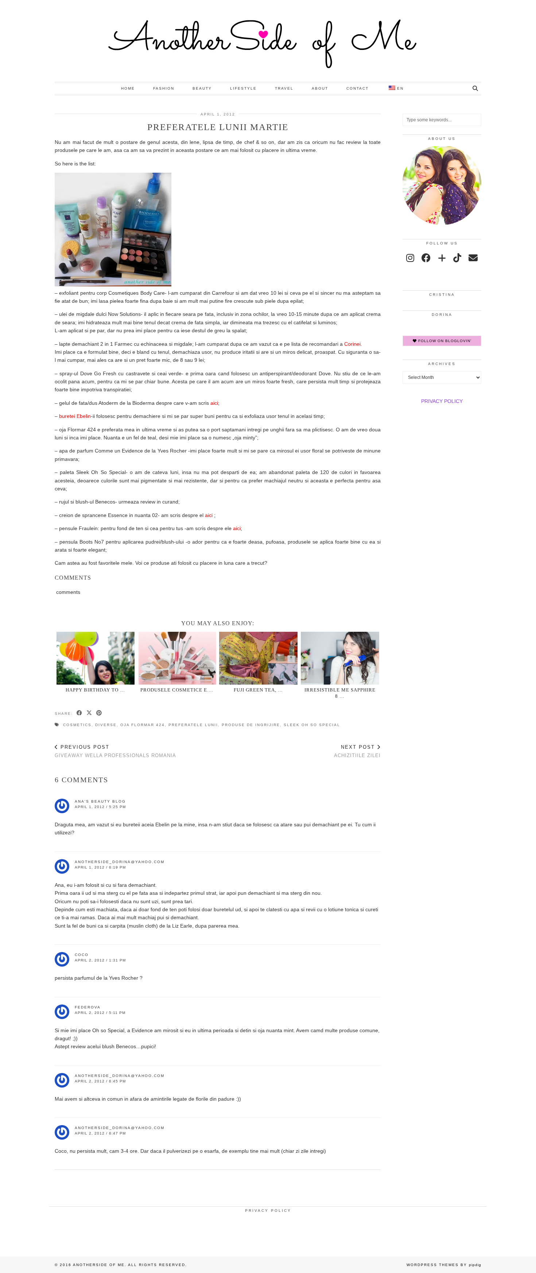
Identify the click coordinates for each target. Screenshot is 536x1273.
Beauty (202, 88)
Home (128, 88)
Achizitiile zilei (357, 751)
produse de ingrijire (251, 725)
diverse (106, 725)
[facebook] (426, 258)
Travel (284, 88)
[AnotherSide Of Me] (268, 41)
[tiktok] (457, 258)
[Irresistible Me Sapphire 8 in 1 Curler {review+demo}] (340, 658)
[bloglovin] (442, 258)
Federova (88, 1007)
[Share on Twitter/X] (89, 713)
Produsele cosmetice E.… (177, 690)
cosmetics (77, 725)
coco (82, 955)
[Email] (473, 258)
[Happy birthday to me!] (96, 658)
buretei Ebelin (75, 416)
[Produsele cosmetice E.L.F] (177, 658)
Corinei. (352, 344)
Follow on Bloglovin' (444, 341)
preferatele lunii (193, 725)
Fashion (163, 88)
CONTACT (357, 88)
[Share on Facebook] (80, 713)
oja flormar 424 (142, 725)
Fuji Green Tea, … (258, 690)
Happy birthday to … (95, 690)
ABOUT (320, 88)
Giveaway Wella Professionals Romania (115, 751)
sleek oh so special (312, 725)
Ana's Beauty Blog (100, 801)
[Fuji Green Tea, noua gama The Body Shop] (258, 658)
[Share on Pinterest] (99, 713)
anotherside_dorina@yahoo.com (119, 862)
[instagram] (410, 258)
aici (214, 403)
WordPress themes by (444, 1265)
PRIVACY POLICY (442, 401)
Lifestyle (243, 88)
